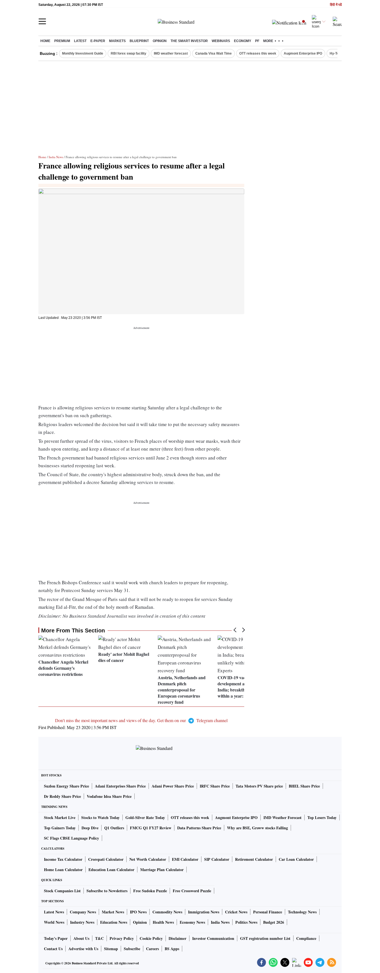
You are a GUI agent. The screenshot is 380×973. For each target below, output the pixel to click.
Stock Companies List (62, 891)
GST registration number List (265, 938)
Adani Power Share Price (173, 786)
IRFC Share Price (215, 786)
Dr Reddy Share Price (62, 796)
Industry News (82, 922)
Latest (80, 41)
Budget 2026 (273, 922)
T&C (99, 938)
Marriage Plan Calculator (162, 869)
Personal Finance (267, 912)
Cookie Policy (151, 938)
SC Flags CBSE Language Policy (71, 838)
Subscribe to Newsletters (107, 891)
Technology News (302, 912)
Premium (62, 41)
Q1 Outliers (114, 828)
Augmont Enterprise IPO (303, 53)
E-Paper (97, 41)
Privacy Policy (122, 938)
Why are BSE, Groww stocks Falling (257, 828)
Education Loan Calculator (111, 869)
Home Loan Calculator (63, 869)
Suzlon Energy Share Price (66, 786)
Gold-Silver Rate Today (145, 817)
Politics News (246, 922)
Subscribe (132, 949)
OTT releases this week (257, 53)
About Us (81, 938)
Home (45, 41)
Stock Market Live (59, 817)
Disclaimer (177, 938)
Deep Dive (90, 828)
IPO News (138, 912)
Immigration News (203, 912)
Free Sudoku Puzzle (150, 891)
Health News (163, 922)
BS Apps (172, 949)
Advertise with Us (83, 949)
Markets (117, 41)
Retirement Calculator (254, 859)
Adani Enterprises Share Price (120, 786)
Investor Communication (213, 938)
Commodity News (167, 912)
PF (257, 41)
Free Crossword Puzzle (192, 891)
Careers (152, 949)
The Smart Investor (189, 41)
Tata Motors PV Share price (259, 786)
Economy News (192, 922)
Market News (113, 912)
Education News (113, 922)
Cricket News (236, 912)
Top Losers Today (322, 817)
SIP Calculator (216, 859)
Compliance (306, 938)
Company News (83, 912)
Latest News (54, 912)
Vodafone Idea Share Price (109, 796)
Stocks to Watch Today (100, 817)
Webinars (221, 41)
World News (54, 922)
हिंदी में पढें (336, 5)
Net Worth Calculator (147, 859)
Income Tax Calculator (63, 859)
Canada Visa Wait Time (213, 53)
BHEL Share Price (304, 786)
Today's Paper (56, 938)
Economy (242, 41)
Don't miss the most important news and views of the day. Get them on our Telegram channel (141, 720)
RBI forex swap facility (128, 53)
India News (56, 157)
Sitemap (111, 949)
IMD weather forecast (171, 53)
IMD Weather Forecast (282, 817)
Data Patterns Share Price (199, 828)
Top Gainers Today (60, 828)
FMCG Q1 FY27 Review (150, 828)
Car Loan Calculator (296, 859)
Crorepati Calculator (106, 859)
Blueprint (139, 41)
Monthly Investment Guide (82, 53)
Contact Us (53, 949)
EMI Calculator (185, 859)
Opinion (160, 41)
